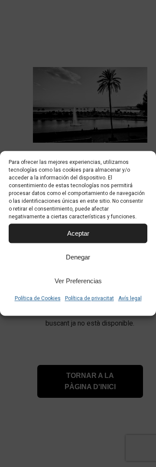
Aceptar (78, 233)
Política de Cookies (38, 298)
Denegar (78, 257)
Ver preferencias (78, 281)
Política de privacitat (89, 298)
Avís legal (130, 298)
